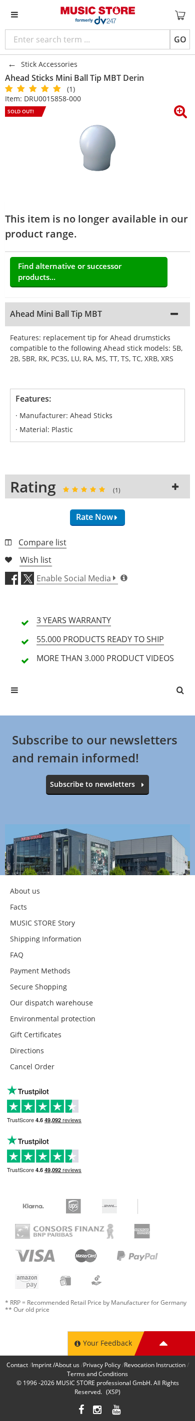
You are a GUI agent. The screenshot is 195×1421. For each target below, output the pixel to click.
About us (25, 891)
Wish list (36, 559)
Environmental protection (53, 1018)
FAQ (17, 954)
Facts (18, 907)
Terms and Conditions (97, 1374)
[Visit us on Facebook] (81, 1411)
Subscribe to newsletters (92, 784)
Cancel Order (32, 1066)
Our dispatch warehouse (51, 1002)
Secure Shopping (38, 986)
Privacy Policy (101, 1365)
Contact (17, 1365)
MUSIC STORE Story (42, 923)
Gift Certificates (36, 1034)
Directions (27, 1050)
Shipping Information (46, 939)
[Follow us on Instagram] (98, 1411)
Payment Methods (40, 970)
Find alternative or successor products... (70, 271)
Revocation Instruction (155, 1365)
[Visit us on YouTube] (117, 1411)
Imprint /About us (56, 1365)
